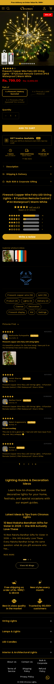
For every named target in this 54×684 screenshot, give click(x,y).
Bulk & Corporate (42, 661)
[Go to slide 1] (24, 559)
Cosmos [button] (19, 306)
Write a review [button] (27, 236)
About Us (11, 662)
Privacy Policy (27, 676)
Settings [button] (42, 312)
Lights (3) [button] (27, 301)
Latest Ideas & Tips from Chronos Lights (27, 516)
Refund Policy (42, 669)
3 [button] (28, 464)
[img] (7, 332)
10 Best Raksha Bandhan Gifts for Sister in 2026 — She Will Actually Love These (25, 526)
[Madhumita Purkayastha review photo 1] (9, 358)
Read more (8, 555)
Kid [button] (31, 312)
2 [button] (23, 464)
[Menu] (3, 8)
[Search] (9, 8)
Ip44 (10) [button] (42, 295)
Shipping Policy (27, 669)
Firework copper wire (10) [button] (20, 295)
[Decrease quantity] (4, 116)
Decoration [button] (34, 306)
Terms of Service (11, 669)
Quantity (6, 109)
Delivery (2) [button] (42, 301)
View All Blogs (27, 565)
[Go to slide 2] (28, 559)
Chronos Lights (30, 682)
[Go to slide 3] (30, 559)
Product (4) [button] (12, 301)
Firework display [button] (16, 312)
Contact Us (27, 662)
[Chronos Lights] (27, 8)
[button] (8, 68)
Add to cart (27, 128)
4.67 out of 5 (34, 207)
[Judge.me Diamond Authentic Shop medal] (26, 277)
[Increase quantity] (16, 116)
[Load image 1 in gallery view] (27, 39)
